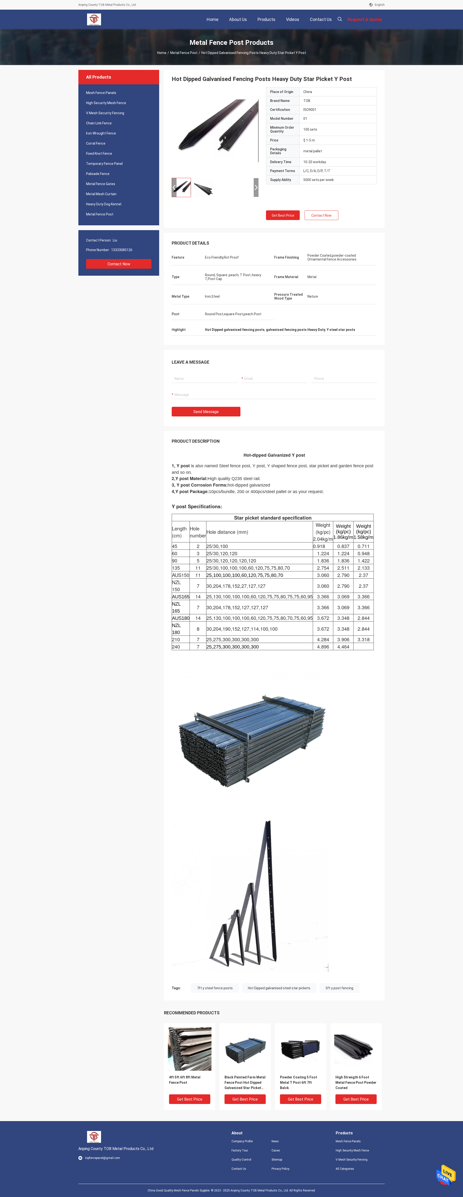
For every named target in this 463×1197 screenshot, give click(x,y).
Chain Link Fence (99, 123)
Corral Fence (95, 143)
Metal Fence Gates (100, 184)
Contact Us (239, 1168)
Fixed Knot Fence (99, 153)
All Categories (345, 1168)
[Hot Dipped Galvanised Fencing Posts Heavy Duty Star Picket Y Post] (189, 1049)
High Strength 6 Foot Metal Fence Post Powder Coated (355, 1082)
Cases (276, 1150)
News (275, 1141)
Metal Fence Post (183, 53)
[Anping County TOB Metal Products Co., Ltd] (94, 19)
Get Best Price (283, 215)
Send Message (206, 411)
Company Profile (242, 1141)
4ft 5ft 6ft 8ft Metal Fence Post (184, 1079)
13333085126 (121, 250)
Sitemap (277, 1159)
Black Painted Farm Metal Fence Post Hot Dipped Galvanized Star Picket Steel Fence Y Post (245, 1082)
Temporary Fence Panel (104, 164)
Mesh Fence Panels (101, 93)
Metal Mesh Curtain (101, 194)
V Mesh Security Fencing (105, 113)
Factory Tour (240, 1150)
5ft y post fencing (339, 988)
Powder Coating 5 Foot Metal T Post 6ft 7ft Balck (298, 1082)
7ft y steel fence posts (215, 988)
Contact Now (119, 264)
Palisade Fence (97, 174)
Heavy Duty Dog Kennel (103, 204)
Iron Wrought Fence (101, 133)
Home (161, 53)
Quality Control (241, 1159)
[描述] (339, 19)
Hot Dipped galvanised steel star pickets (279, 988)
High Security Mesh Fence (106, 103)
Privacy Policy (280, 1168)
